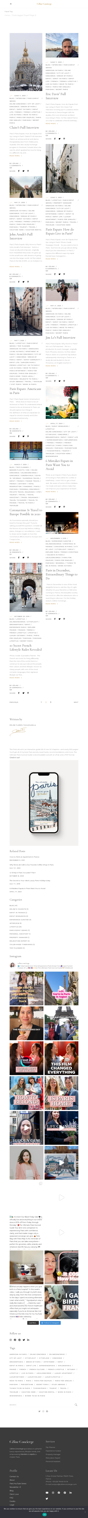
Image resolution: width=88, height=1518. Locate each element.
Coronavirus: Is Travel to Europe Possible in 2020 (26, 512)
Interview (21, 98)
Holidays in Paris (55, 555)
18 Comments (16, 431)
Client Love (14, 1494)
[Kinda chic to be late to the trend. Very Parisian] (26, 988)
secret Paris (62, 89)
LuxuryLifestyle (52, 1377)
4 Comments (15, 165)
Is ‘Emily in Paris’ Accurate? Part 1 (23, 873)
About (12, 1480)
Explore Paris (28, 362)
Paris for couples (25, 117)
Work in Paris (29, 384)
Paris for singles (61, 87)
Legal (12, 1505)
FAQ (11, 1498)
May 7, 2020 (19, 340)
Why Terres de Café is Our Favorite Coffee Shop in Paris (32, 865)
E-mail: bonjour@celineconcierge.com (61, 1484)
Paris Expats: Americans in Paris (25, 391)
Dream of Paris (28, 106)
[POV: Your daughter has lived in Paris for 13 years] (26, 1023)
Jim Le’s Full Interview (61, 337)
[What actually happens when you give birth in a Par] (26, 1302)
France (18, 221)
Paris (12, 117)
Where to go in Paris (35, 1396)
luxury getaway (17, 635)
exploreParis (71, 440)
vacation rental (34, 230)
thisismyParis (53, 451)
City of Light (34, 104)
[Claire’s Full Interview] (26, 62)
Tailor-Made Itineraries (21, 944)
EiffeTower (51, 214)
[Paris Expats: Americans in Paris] (26, 311)
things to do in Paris (20, 1388)
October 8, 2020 (17, 876)
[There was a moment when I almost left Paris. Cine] (26, 1058)
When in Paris (65, 566)
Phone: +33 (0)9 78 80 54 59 (57, 1482)
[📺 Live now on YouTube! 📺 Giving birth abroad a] (61, 1302)
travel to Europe (18, 500)
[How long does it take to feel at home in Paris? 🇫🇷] (61, 1093)
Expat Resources (60, 426)
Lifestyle (56, 200)
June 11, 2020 (20, 95)
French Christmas (69, 552)
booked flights (17, 470)
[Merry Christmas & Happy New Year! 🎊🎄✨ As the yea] (61, 1197)
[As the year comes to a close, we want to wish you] (26, 1197)
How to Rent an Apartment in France (24, 857)
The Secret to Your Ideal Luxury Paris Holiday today (30, 881)
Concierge (14, 106)
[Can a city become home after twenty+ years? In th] (26, 1093)
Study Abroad (16, 381)
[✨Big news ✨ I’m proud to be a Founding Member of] (26, 1163)
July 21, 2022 (15, 868)
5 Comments (51, 133)
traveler (50, 225)
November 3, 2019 (58, 538)
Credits (12, 1501)
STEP (39, 492)
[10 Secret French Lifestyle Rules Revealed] (26, 587)
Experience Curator (61, 541)
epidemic (17, 478)
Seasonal (60, 563)
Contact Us (14, 1476)
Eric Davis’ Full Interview (56, 96)
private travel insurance (22, 492)
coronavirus (27, 475)
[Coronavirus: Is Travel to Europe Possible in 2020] (26, 451)
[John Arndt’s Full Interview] (26, 187)
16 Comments (16, 552)
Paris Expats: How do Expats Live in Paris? (60, 231)
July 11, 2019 (15, 884)
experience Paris (18, 627)
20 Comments (52, 501)
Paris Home (15, 376)
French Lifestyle (32, 112)
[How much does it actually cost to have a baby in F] (26, 1267)
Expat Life (58, 216)
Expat (12, 109)
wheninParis (52, 456)
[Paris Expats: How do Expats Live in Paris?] (62, 168)
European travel (31, 478)
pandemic (27, 486)
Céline (16, 163)
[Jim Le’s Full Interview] (62, 290)
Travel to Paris (25, 503)
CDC (28, 470)
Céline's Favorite (18, 909)
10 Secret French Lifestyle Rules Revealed (26, 647)
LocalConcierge (53, 557)
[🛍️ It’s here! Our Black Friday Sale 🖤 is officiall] (26, 1232)
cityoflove (51, 434)
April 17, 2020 (57, 423)
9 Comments (51, 268)
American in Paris (54, 70)
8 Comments (15, 276)
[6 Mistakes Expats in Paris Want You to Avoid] (62, 402)
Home (7, 15)
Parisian (27, 120)
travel (73, 222)
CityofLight (60, 549)
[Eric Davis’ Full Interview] (62, 45)
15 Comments (52, 613)
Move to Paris (30, 115)
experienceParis (55, 440)
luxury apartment (64, 1373)
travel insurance (29, 497)
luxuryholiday (35, 1377)
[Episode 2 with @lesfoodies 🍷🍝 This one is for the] (26, 1128)
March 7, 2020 (20, 464)
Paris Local (27, 376)
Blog (12, 98)
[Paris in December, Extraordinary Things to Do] (62, 523)
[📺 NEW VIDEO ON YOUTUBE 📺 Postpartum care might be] (61, 1267)
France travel (33, 481)
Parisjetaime (71, 448)
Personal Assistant (19, 934)
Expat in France (17, 912)
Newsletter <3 (15, 1487)
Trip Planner (24, 346)
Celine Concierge (18, 104)
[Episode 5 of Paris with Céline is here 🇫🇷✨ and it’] (61, 1023)
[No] (85, 1512)
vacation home (63, 225)
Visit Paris (16, 384)
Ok (45, 1514)
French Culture (37, 1369)
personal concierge (29, 489)
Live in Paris (16, 115)
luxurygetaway (17, 1377)
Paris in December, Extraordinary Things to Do (61, 574)
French (18, 112)
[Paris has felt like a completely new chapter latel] (61, 1128)
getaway (22, 484)
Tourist (23, 227)
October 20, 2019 (21, 616)
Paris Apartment (18, 371)
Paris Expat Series (19, 930)
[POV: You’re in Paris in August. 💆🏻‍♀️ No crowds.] (61, 988)
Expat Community (32, 360)
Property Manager (63, 203)
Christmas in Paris (63, 546)
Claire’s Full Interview (24, 127)
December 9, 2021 (17, 860)
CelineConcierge (29, 473)
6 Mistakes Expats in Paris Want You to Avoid (59, 465)
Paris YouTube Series (18, 1484)
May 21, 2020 (19, 202)
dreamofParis (52, 437)
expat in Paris (24, 109)
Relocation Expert (18, 941)
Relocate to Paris (28, 379)
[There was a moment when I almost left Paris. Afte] (61, 1058)
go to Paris (33, 365)
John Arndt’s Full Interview (21, 236)
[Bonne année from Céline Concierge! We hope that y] (61, 1163)
